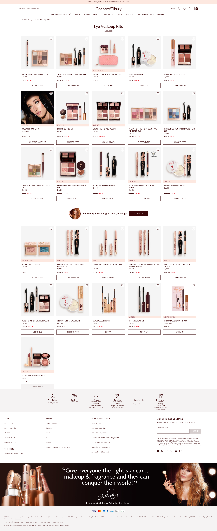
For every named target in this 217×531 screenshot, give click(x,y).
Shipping (49, 428)
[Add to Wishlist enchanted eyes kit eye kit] (86, 93)
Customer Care (51, 423)
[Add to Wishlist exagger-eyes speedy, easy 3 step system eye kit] (193, 228)
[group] (55, 400)
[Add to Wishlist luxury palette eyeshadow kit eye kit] (122, 93)
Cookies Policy (10, 442)
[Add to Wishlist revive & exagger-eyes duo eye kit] (158, 39)
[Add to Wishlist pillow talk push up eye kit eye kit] (193, 39)
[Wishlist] (184, 8)
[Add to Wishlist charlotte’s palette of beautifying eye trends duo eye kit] (158, 93)
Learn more (108, 31)
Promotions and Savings (101, 442)
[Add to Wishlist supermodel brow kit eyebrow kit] (122, 285)
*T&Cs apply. (161, 438)
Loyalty (172, 8)
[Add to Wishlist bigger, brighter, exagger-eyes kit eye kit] (51, 285)
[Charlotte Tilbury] (109, 8)
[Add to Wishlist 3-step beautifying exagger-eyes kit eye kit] (86, 39)
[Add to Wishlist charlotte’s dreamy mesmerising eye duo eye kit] (86, 150)
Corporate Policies (45, 522)
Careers (7, 433)
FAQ (47, 438)
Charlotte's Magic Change (101, 447)
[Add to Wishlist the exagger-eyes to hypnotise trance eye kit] (158, 150)
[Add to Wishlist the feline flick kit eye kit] (158, 285)
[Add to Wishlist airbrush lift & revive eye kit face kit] (86, 285)
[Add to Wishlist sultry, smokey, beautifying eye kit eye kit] (51, 39)
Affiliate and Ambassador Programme (105, 438)
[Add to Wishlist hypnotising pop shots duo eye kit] (51, 228)
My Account (50, 442)
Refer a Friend (97, 423)
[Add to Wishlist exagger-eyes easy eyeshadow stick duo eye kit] (122, 228)
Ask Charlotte (139, 214)
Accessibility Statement (100, 452)
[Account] (178, 8)
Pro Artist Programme (99, 433)
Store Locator (10, 423)
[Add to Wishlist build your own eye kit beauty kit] (51, 93)
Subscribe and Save (99, 428)
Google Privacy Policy (39, 525)
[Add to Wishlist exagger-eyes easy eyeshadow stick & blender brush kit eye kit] (158, 228)
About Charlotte (10, 428)
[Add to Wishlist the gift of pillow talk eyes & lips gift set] (122, 39)
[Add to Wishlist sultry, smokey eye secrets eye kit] (122, 150)
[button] (190, 8)
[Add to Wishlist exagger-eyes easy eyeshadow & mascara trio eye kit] (86, 228)
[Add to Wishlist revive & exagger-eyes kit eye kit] (193, 150)
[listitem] (61, 15)
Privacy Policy (10, 438)
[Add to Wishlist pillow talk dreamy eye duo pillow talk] (193, 285)
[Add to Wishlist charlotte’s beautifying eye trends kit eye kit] (51, 150)
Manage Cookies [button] (58, 522)
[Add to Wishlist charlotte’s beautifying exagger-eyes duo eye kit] (193, 93)
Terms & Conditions (31, 522)
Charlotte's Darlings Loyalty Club (58, 447)
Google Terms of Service (57, 525)
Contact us (18, 519)
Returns (49, 433)
